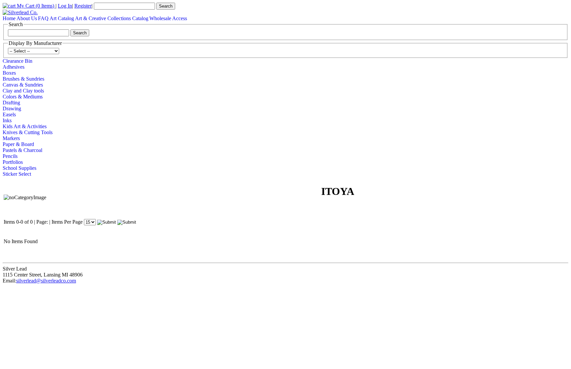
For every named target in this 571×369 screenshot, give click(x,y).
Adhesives (13, 67)
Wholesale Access (168, 18)
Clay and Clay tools (23, 90)
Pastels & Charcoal (22, 150)
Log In (65, 6)
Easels (9, 114)
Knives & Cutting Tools (28, 132)
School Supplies (19, 168)
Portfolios (13, 162)
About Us (27, 18)
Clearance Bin (17, 61)
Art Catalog (62, 18)
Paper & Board (18, 144)
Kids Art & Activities (25, 126)
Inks (7, 120)
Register (83, 6)
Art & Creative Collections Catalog (111, 18)
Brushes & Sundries (23, 79)
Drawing (12, 108)
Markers (11, 138)
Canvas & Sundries (23, 85)
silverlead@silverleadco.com (46, 280)
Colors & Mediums (23, 96)
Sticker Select (17, 174)
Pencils (10, 156)
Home (9, 18)
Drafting (11, 102)
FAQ (43, 18)
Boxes (9, 73)
